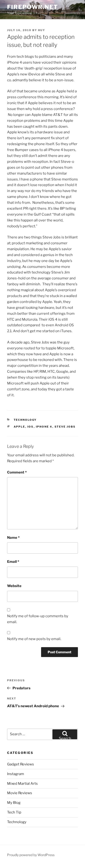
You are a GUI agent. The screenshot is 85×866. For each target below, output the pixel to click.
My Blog (14, 803)
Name (13, 537)
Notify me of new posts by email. (34, 639)
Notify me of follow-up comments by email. (37, 619)
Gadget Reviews (20, 764)
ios (30, 426)
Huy (41, 30)
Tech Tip (14, 812)
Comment (17, 472)
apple (19, 426)
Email (13, 562)
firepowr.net (32, 7)
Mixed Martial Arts (22, 783)
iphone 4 (44, 426)
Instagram (15, 774)
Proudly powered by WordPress (31, 855)
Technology (25, 419)
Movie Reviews (19, 793)
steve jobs (65, 426)
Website (14, 586)
